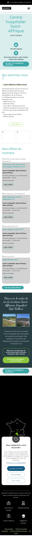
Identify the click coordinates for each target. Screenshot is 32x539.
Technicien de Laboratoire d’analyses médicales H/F (14, 165)
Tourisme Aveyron (23, 508)
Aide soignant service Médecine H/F (12, 198)
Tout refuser (16, 481)
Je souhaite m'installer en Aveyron (20, 2)
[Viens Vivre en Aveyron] (9, 503)
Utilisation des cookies (21, 529)
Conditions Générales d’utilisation (18, 531)
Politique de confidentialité (16, 463)
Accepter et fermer (16, 469)
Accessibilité (4, 531)
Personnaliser (16, 475)
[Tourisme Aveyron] (23, 503)
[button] (29, 8)
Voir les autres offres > (13, 288)
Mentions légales (8, 529)
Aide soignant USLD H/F (13, 229)
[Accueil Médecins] (9, 516)
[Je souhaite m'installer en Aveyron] (8, 2)
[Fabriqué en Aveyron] (23, 516)
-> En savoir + (16, 124)
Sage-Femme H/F (10, 259)
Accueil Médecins (8, 521)
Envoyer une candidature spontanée (14, 64)
